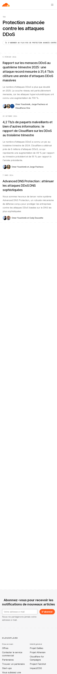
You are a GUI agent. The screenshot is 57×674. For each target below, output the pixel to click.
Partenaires (8, 659)
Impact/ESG (36, 668)
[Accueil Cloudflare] (6, 4)
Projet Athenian (37, 652)
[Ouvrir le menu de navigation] (52, 4)
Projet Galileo (36, 648)
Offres (5, 648)
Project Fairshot (38, 664)
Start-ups (7, 668)
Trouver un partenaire (13, 664)
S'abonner (47, 611)
